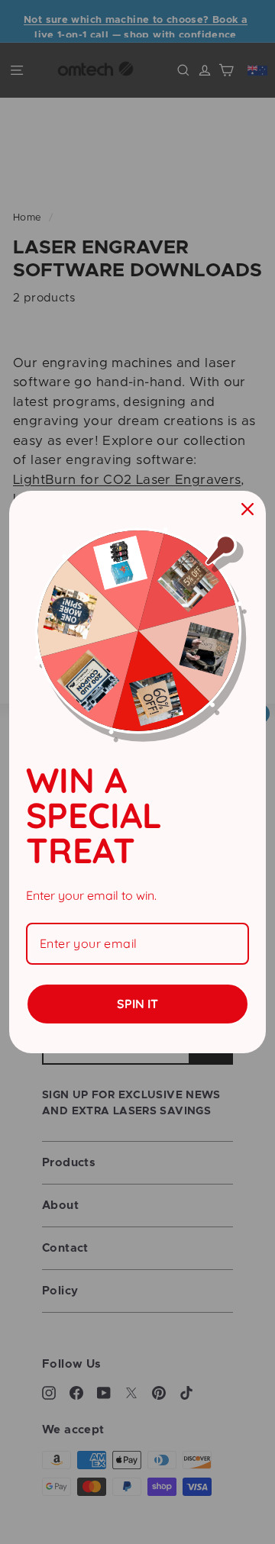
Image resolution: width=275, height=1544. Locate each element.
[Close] (247, 509)
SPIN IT (137, 1003)
